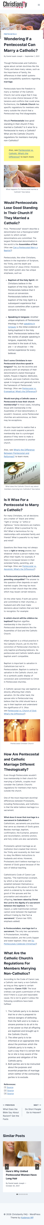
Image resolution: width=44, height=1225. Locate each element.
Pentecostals (10, 34)
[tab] (17, 1194)
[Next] (37, 1167)
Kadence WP (27, 1217)
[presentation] (22, 1153)
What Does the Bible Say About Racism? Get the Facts (11, 1112)
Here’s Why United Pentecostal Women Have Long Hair (21, 1175)
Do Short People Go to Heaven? (33, 1109)
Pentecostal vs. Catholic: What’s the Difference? (21, 153)
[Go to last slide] (7, 1167)
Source (10, 1087)
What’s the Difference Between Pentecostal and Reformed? (19, 453)
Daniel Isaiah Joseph (14, 56)
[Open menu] (39, 5)
